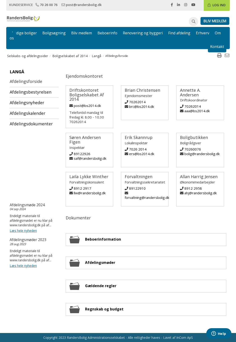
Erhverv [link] (202, 32)
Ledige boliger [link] (24, 32)
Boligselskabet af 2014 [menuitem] (70, 56)
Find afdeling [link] (179, 32)
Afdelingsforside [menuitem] (26, 81)
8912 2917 (82, 188)
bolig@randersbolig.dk (202, 153)
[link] (47, 5)
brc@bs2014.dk (141, 106)
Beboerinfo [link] (107, 32)
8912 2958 (193, 188)
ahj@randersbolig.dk (200, 193)
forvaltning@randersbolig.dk (147, 197)
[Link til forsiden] (23, 18)
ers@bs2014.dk (141, 153)
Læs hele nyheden (23, 230)
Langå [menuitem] (96, 56)
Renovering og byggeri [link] (143, 32)
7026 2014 (138, 149)
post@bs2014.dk (87, 105)
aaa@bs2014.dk (197, 111)
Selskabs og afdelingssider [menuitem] (27, 56)
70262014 (137, 102)
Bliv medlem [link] (81, 32)
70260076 (192, 149)
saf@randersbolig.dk (90, 158)
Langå (17, 71)
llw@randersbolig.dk (90, 193)
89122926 (82, 153)
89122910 (137, 188)
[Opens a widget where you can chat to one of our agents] (218, 334)
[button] (193, 21)
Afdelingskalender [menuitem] (27, 113)
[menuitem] (219, 56)
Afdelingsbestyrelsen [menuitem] (30, 92)
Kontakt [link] (217, 46)
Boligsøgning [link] (54, 32)
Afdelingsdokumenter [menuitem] (31, 124)
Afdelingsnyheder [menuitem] (27, 102)
